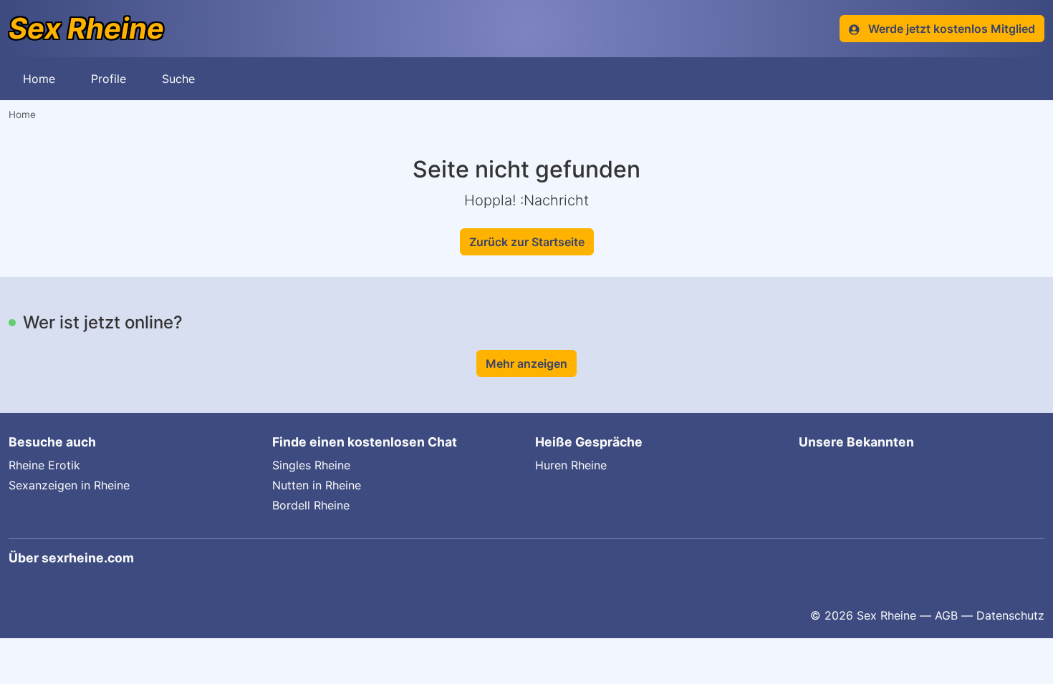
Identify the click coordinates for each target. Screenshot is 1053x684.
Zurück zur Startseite (527, 242)
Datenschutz (1010, 615)
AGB (946, 615)
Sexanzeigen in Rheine (69, 485)
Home (39, 79)
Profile (108, 79)
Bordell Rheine (311, 505)
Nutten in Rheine (316, 485)
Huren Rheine (571, 465)
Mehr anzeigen (526, 363)
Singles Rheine (311, 465)
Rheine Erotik (44, 465)
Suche (178, 79)
